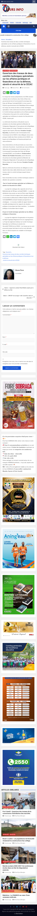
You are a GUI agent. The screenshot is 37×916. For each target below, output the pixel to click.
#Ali (31, 22)
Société (12, 807)
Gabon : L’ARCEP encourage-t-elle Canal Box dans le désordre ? (18, 297)
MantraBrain (19, 913)
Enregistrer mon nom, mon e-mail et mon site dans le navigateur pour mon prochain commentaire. (18, 362)
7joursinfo (8, 252)
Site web (5, 352)
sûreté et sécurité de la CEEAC (11, 260)
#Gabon (12, 22)
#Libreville (18, 22)
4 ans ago (6, 87)
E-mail (5, 344)
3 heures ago (7, 816)
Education (12, 834)
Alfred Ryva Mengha (19, 816)
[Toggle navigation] (8, 26)
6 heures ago (7, 872)
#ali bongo (25, 22)
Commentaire (7, 315)
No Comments (25, 87)
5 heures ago (7, 843)
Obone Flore (15, 87)
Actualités (6, 70)
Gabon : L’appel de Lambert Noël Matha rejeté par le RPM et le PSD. (18, 289)
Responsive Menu (34, 1)
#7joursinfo (5, 22)
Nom (4, 337)
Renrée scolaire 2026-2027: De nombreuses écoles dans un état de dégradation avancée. (18, 868)
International (13, 70)
